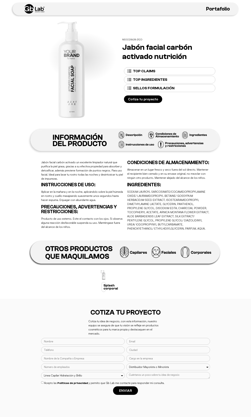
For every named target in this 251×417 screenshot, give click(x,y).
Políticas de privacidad (72, 383)
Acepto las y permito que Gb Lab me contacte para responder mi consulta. (104, 383)
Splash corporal (110, 286)
